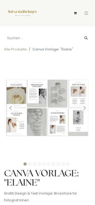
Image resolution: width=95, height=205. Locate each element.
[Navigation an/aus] (86, 13)
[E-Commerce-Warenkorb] (75, 13)
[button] (10, 108)
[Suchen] (86, 38)
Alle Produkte (15, 49)
